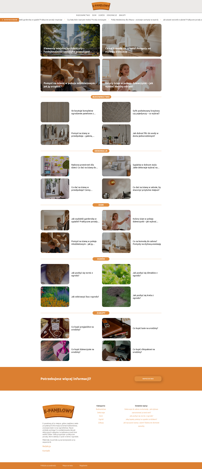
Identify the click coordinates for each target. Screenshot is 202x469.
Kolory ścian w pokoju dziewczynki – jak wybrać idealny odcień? (129, 85)
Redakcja (47, 446)
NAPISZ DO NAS (148, 379)
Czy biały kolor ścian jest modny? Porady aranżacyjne (56, 20)
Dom (101, 205)
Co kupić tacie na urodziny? (145, 328)
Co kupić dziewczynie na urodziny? (82, 350)
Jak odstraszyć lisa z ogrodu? (85, 296)
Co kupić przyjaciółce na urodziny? (82, 328)
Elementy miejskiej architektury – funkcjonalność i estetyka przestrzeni (67, 50)
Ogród (101, 259)
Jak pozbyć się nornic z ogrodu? (82, 274)
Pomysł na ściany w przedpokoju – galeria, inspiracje (81, 134)
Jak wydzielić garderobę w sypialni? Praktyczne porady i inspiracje (84, 220)
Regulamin (83, 465)
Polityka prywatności (48, 465)
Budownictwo (101, 97)
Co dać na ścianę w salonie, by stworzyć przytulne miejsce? (147, 188)
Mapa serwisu (68, 465)
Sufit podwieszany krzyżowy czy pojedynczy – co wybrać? (146, 112)
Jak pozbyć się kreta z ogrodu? (143, 296)
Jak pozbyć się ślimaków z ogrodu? (145, 274)
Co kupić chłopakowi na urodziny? (144, 350)
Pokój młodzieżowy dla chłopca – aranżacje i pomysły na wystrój (104, 20)
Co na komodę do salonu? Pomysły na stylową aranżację (128, 50)
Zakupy (101, 313)
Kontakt (46, 450)
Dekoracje (101, 151)
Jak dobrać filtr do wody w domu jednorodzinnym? (145, 134)
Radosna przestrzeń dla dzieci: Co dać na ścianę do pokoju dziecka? (83, 166)
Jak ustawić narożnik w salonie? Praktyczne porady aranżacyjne (156, 20)
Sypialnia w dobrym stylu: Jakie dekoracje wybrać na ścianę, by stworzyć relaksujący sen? (145, 166)
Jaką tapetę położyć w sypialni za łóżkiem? (141, 419)
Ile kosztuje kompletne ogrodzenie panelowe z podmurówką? (82, 112)
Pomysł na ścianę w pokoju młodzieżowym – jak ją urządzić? (70, 85)
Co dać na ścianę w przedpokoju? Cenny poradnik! (80, 188)
